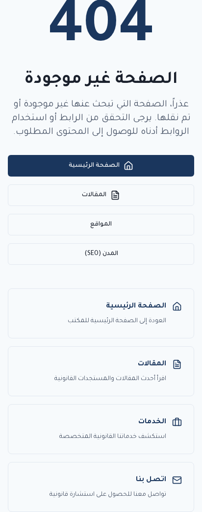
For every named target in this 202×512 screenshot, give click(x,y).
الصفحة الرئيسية (94, 165)
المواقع (101, 224)
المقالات (94, 195)
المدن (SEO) (101, 254)
